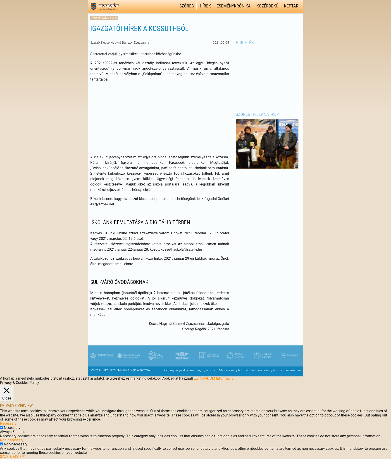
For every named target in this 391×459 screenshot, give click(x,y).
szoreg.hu (96, 370)
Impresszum (293, 370)
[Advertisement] (159, 118)
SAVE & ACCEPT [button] (13, 456)
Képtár (291, 6)
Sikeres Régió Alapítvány (135, 370)
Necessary (12, 428)
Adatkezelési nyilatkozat (233, 370)
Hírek (205, 6)
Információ (225, 378)
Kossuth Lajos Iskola (104, 17)
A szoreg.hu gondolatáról (178, 370)
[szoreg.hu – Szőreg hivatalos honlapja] (104, 11)
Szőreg (186, 6)
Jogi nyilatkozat (206, 370)
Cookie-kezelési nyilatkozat (266, 370)
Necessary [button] (8, 423)
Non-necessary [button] (12, 440)
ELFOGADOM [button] (204, 378)
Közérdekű (267, 6)
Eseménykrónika (234, 6)
